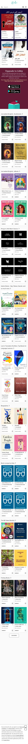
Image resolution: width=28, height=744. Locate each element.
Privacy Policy (12, 728)
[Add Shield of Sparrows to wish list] (12, 603)
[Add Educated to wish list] (25, 431)
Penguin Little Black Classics (9, 229)
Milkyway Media (19, 568)
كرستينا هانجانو (18, 33)
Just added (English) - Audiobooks (11, 114)
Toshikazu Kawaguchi (7, 192)
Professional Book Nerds (7, 484)
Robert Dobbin (5, 277)
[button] (12, 31)
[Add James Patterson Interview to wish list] (12, 489)
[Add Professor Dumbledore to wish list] (25, 197)
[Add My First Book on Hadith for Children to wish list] (12, 341)
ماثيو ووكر (18, 541)
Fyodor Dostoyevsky (6, 250)
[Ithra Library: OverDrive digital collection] (14, 3)
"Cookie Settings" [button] (20, 735)
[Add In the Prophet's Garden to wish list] (12, 314)
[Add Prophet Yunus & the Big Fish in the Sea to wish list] (25, 341)
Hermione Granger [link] (19, 218)
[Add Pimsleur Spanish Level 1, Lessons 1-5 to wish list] (25, 374)
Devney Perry (5, 599)
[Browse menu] (26, 7)
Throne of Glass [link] (5, 624)
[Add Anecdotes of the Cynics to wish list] (12, 281)
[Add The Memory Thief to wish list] (12, 167)
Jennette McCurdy (19, 454)
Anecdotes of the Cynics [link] (7, 275)
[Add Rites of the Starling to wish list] (25, 603)
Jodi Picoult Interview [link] (6, 510)
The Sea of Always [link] (19, 133)
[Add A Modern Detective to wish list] (25, 281)
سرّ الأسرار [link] (4, 31)
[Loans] (23, 7)
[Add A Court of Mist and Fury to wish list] (25, 630)
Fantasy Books (5, 578)
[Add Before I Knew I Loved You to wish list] (12, 197)
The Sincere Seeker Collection (20, 337)
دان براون (4, 33)
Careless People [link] (5, 452)
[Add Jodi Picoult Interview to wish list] (12, 516)
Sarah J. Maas (5, 626)
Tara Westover (18, 427)
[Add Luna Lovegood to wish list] (12, 224)
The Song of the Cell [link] (6, 540)
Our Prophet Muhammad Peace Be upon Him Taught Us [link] (20, 308)
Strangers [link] (4, 425)
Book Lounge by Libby (8, 463)
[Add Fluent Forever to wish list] (12, 401)
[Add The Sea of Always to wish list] (25, 140)
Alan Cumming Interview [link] (20, 510)
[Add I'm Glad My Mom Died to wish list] (25, 458)
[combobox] (11, 7)
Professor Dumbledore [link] (20, 191)
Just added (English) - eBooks (10, 171)
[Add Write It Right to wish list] (25, 401)
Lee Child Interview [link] (19, 482)
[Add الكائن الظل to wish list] (25, 65)
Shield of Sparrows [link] (6, 597)
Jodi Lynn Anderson (6, 135)
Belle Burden (5, 427)
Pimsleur (17, 369)
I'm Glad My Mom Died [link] (20, 452)
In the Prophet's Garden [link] (7, 308)
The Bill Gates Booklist (8, 520)
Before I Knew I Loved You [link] (7, 191)
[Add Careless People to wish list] (12, 458)
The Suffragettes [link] (18, 248)
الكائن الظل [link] (17, 58)
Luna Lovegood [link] (5, 218)
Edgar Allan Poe (19, 277)
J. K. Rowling (18, 192)
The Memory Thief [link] (6, 160)
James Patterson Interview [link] (7, 482)
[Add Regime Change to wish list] (25, 167)
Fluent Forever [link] (5, 395)
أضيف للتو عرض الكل (14, 12)
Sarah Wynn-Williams (7, 454)
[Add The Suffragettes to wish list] (25, 254)
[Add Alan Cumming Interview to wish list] (25, 516)
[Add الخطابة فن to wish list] (12, 65)
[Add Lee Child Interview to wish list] (25, 489)
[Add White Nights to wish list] (12, 254)
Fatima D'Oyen (5, 309)
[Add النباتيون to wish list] (25, 37)
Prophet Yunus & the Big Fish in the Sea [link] (20, 335)
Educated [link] (17, 425)
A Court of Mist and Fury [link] (20, 624)
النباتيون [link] (16, 31)
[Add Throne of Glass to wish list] (12, 630)
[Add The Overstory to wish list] (12, 573)
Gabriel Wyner (5, 369)
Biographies (5, 406)
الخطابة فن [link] (4, 58)
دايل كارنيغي (5, 60)
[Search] (2, 7)
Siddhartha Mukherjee (7, 541)
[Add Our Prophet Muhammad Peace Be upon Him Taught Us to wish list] (25, 314)
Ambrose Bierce (19, 396)
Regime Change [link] (18, 160)
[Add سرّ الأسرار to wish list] (12, 37)
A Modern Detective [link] (19, 275)
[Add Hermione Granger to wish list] (25, 224)
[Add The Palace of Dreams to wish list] (12, 140)
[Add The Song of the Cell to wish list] (12, 546)
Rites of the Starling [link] (19, 597)
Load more (14, 635)
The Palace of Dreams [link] (6, 133)
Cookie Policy (6, 740)
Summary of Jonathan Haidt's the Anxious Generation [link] (20, 567)
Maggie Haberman (19, 162)
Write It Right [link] (18, 395)
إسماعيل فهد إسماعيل (20, 60)
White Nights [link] (5, 248)
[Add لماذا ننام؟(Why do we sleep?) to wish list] (25, 546)
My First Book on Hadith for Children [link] (7, 335)
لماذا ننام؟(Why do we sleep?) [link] (20, 540)
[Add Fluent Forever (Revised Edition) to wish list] (12, 374)
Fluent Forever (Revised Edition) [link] (7, 368)
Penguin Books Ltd (19, 250)
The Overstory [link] (5, 567)
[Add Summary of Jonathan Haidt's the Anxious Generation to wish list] (25, 573)
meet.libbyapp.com (18, 81)
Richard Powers (6, 568)
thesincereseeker (19, 309)
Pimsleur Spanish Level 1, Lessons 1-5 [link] (20, 368)
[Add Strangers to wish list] (12, 431)
